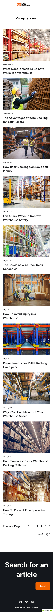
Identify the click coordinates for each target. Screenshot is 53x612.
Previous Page (11, 526)
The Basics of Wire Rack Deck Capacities (23, 267)
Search (42, 586)
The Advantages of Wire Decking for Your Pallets (25, 120)
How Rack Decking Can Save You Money (25, 169)
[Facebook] (20, 602)
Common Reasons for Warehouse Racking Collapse (25, 463)
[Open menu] (34, 4)
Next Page (43, 534)
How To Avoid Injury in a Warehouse (19, 316)
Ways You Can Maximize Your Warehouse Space (23, 414)
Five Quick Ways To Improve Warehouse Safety (22, 218)
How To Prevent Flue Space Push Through (25, 512)
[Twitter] (26, 602)
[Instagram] (32, 602)
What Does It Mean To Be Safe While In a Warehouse (23, 71)
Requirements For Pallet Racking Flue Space (25, 365)
